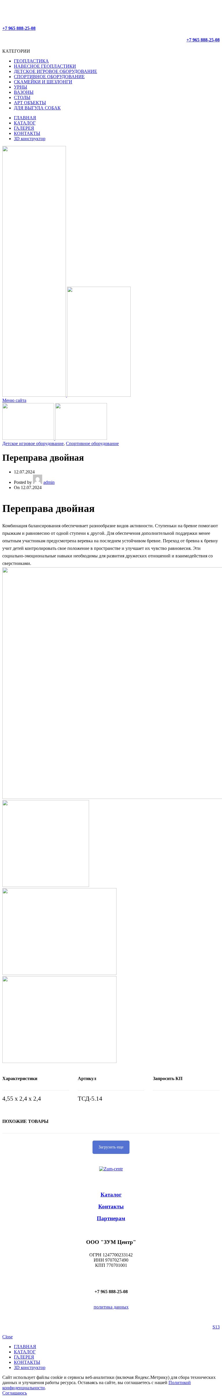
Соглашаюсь (14, 1392)
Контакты (111, 1206)
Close (7, 1336)
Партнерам (111, 1218)
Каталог (111, 1195)
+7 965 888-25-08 (19, 28)
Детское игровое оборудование (33, 443)
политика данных (111, 1306)
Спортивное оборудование (92, 443)
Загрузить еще (111, 1147)
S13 (216, 1326)
